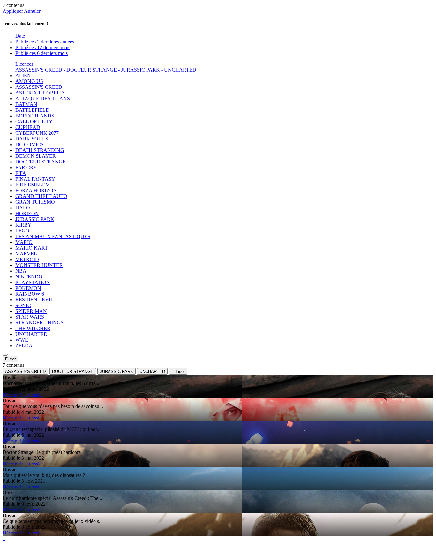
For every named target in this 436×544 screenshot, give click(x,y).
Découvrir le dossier (23, 394)
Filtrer (10, 359)
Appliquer (13, 11)
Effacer (178, 371)
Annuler (32, 11)
